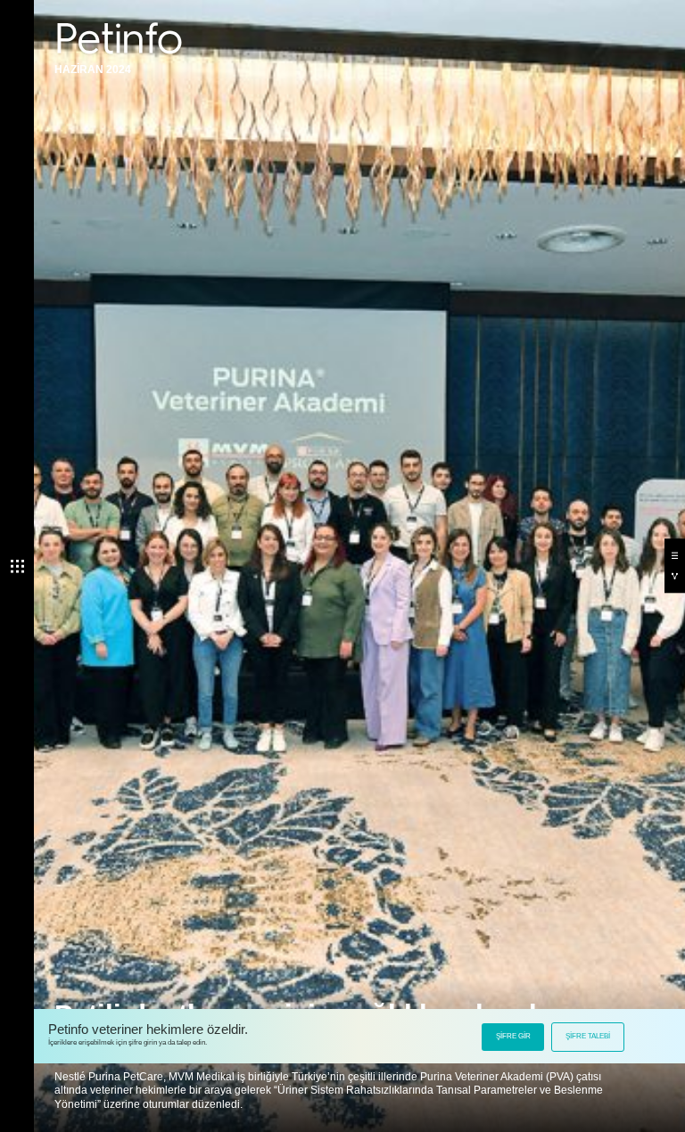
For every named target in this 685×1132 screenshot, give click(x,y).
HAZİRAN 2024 (92, 69)
